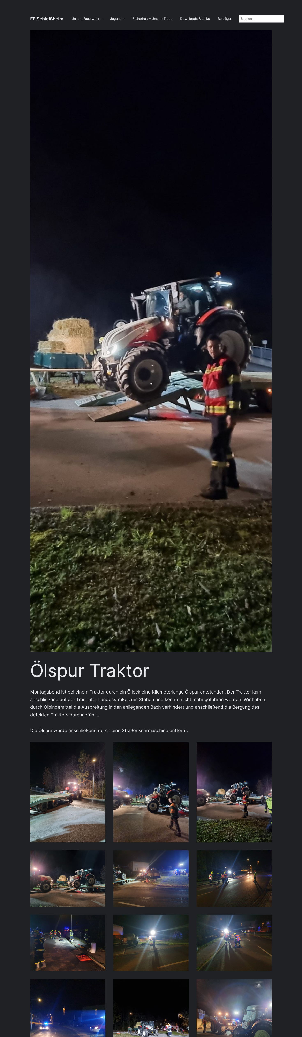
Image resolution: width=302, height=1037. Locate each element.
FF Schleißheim (46, 19)
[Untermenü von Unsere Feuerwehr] (101, 19)
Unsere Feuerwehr (85, 19)
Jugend (116, 19)
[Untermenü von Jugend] (123, 19)
